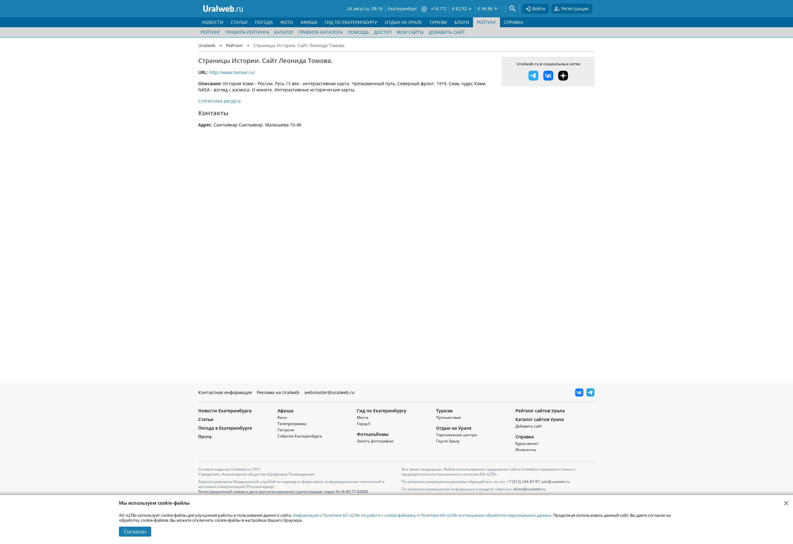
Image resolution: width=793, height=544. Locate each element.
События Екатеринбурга (300, 436)
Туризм (444, 411)
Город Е (363, 423)
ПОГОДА (264, 22)
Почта (205, 437)
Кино (282, 417)
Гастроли (286, 429)
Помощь (358, 32)
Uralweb (207, 45)
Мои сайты (410, 32)
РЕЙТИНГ (486, 22)
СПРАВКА (513, 22)
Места (362, 417)
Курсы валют (527, 443)
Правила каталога (321, 32)
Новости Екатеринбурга (225, 411)
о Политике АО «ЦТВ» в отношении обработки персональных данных (484, 515)
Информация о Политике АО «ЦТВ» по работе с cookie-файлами (354, 515)
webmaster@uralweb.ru (329, 392)
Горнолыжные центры (456, 434)
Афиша (285, 411)
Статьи (205, 419)
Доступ (383, 32)
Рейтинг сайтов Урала (540, 411)
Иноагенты (525, 449)
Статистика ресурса (219, 101)
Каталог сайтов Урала (539, 419)
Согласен (135, 531)
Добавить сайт (447, 32)
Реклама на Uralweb (278, 392)
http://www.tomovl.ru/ (232, 72)
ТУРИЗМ (438, 22)
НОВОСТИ (212, 22)
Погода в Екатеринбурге (225, 428)
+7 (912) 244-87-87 (523, 481)
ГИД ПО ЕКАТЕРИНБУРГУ (351, 22)
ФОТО (286, 22)
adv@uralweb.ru (555, 481)
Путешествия (448, 417)
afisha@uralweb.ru (529, 489)
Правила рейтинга (247, 32)
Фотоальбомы (372, 434)
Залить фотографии (375, 441)
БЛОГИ (461, 22)
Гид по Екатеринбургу (381, 411)
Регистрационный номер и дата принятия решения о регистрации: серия (283, 494)
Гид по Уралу (447, 441)
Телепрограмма (292, 423)
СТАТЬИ (239, 22)
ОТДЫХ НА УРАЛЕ (403, 22)
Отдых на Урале (453, 428)
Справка (524, 437)
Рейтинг (210, 32)
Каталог (284, 32)
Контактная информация (225, 392)
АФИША (308, 22)
